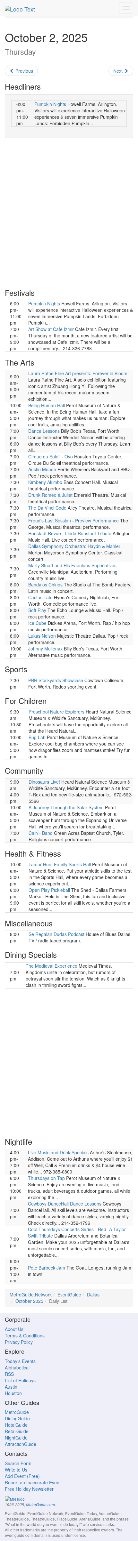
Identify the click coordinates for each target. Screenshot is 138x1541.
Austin (11, 1387)
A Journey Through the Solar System (66, 807)
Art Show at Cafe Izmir (51, 329)
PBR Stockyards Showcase (55, 680)
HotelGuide (16, 1425)
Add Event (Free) (22, 1476)
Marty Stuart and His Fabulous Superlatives (72, 565)
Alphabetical (17, 1367)
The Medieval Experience (51, 966)
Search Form (18, 1463)
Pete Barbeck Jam (46, 1267)
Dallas (93, 1294)
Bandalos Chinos (45, 584)
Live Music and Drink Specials (58, 1152)
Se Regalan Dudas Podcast (56, 934)
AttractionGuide (20, 1444)
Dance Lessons (44, 431)
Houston (13, 1393)
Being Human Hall (46, 405)
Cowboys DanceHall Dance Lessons (64, 1203)
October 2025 (29, 1301)
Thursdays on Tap (46, 1178)
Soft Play (37, 610)
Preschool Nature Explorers (56, 711)
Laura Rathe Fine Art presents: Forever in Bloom (77, 373)
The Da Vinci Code (47, 507)
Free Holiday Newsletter (29, 1489)
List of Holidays (20, 1380)
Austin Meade (42, 469)
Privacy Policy (19, 1342)
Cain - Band (41, 833)
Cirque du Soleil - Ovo (50, 456)
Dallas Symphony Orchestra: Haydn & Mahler (74, 546)
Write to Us (16, 1469)
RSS (9, 1374)
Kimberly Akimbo (45, 482)
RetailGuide (17, 1431)
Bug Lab (37, 737)
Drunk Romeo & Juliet (50, 495)
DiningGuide (17, 1418)
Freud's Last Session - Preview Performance (73, 520)
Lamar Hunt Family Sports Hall (60, 864)
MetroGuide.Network (31, 1294)
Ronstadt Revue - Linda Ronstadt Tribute (69, 533)
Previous (23, 71)
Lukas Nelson (42, 636)
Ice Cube (37, 623)
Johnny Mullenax (45, 648)
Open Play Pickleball (49, 890)
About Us (14, 1329)
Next (118, 71)
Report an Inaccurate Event (33, 1482)
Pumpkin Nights (50, 104)
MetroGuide (17, 1412)
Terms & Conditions (25, 1335)
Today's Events (20, 1361)
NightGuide (16, 1437)
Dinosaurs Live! (44, 782)
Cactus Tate (40, 597)
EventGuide (69, 1294)
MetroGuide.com (40, 1504)
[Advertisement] (69, 213)
